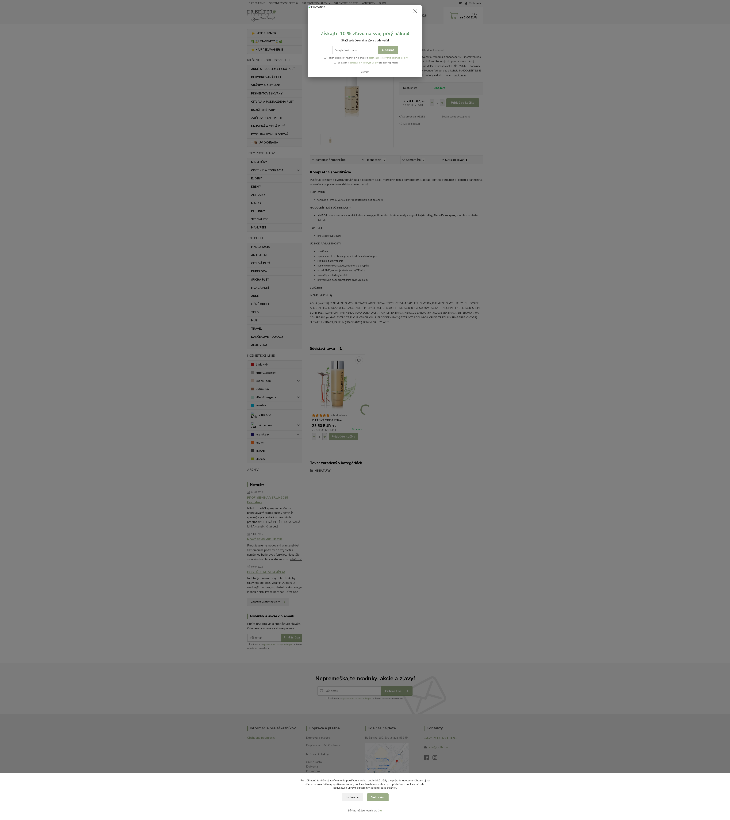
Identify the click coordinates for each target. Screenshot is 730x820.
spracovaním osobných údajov (364, 62)
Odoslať (388, 50)
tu (380, 810)
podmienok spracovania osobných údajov (388, 57)
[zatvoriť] (415, 11)
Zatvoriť (365, 71)
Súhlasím (378, 797)
